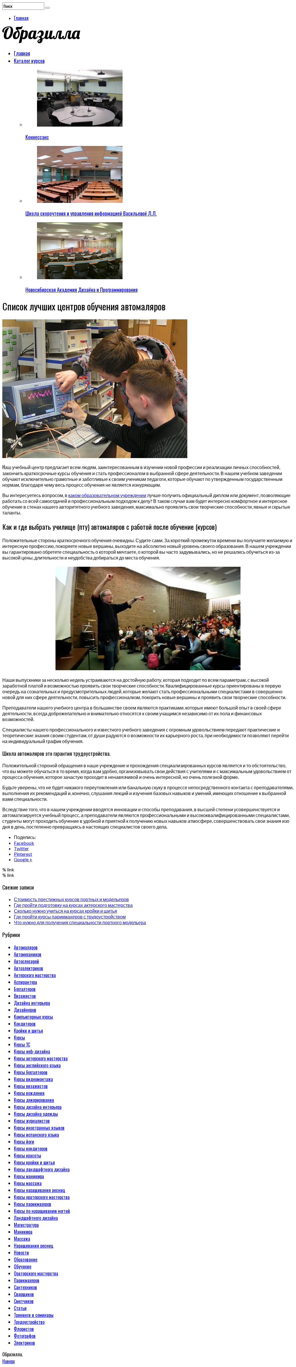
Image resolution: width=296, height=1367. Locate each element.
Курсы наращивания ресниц (39, 1190)
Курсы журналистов (32, 1120)
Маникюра (23, 1231)
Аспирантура (25, 982)
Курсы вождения (29, 1093)
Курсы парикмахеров (32, 1204)
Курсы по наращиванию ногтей (42, 1210)
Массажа (22, 1238)
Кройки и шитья (28, 1030)
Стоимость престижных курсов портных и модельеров (71, 899)
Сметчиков (24, 1301)
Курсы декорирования (34, 1099)
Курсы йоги (24, 1141)
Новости (21, 1252)
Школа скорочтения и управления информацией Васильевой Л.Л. (91, 213)
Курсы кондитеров (30, 1148)
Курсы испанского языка (36, 1134)
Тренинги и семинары (33, 1315)
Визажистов (25, 995)
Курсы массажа (28, 1183)
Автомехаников (27, 954)
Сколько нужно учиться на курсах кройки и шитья (65, 911)
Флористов (24, 1328)
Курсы (19, 1037)
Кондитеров (25, 1023)
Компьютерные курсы (33, 1016)
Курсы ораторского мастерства (42, 1197)
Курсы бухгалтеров (30, 1072)
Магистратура (26, 1224)
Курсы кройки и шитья (34, 1162)
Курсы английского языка (37, 1065)
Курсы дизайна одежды (36, 1113)
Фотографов (25, 1335)
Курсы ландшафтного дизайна (42, 1169)
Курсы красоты (27, 1155)
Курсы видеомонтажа (33, 1079)
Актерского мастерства (35, 975)
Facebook (24, 843)
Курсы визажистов (31, 1086)
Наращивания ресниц (33, 1245)
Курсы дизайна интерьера (38, 1106)
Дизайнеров (25, 1009)
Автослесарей (26, 961)
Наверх (8, 1361)
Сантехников (25, 1287)
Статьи (20, 1308)
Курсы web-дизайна (32, 1051)
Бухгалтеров (25, 989)
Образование (25, 1259)
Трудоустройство (29, 1321)
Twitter (21, 848)
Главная (21, 17)
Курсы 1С (22, 1044)
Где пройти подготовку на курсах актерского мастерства (73, 905)
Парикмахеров (26, 1280)
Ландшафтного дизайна (36, 1217)
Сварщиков (24, 1294)
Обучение (22, 1266)
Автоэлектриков (28, 968)
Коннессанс (37, 137)
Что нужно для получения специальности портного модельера (80, 922)
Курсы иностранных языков (39, 1127)
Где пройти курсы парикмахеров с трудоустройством (70, 916)
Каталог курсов (29, 60)
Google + (23, 859)
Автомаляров (26, 947)
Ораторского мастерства (36, 1273)
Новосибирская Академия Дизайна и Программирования (81, 289)
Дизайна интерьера (32, 1002)
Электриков (24, 1342)
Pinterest (23, 854)
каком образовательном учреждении (107, 495)
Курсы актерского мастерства (41, 1058)
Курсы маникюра (29, 1176)
